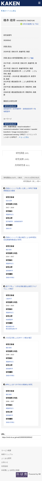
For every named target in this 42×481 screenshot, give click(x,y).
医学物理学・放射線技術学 (23, 109)
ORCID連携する (28, 24)
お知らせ (4, 462)
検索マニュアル (7, 454)
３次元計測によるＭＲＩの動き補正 (19, 338)
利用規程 (4, 466)
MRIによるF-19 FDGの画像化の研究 (19, 384)
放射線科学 (8, 109)
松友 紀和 (9, 200)
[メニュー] (39, 2)
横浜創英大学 (10, 326)
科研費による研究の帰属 (10, 470)
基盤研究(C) (10, 214)
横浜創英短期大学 (11, 329)
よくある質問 (6, 458)
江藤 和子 (9, 299)
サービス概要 (6, 450)
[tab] (22, 153)
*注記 (36, 24)
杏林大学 (9, 228)
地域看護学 (9, 319)
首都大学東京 (10, 277)
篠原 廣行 (9, 249)
